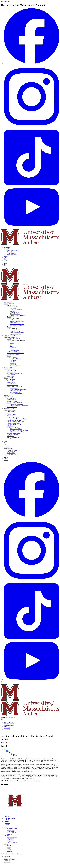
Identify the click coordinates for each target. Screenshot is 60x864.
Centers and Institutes (12, 407)
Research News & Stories (16, 404)
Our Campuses (13, 319)
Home (11, 341)
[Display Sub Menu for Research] (10, 395)
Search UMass (4, 717)
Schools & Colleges (15, 314)
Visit (11, 344)
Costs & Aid (13, 347)
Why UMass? (7, 377)
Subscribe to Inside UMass (16, 431)
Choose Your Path (11, 382)
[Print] (16, 756)
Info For (6, 247)
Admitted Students (14, 350)
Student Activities (11, 372)
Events (8, 413)
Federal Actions (11, 415)
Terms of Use (7, 862)
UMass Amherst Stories (16, 393)
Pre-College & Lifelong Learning (18, 325)
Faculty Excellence (11, 399)
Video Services (10, 436)
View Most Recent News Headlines (19, 430)
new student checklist (9, 725)
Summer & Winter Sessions (17, 321)
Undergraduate (13, 308)
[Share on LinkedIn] (11, 753)
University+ (13, 364)
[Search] (2, 719)
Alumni (6, 256)
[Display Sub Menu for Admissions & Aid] (14, 335)
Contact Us (9, 438)
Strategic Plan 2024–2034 (13, 423)
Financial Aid (10, 355)
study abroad (7, 729)
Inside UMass (10, 426)
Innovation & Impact (12, 401)
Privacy (6, 857)
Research (6, 395)
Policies (9, 841)
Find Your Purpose (11, 383)
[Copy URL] (5, 750)
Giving (5, 259)
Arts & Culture (10, 376)
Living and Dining (11, 370)
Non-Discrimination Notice (10, 859)
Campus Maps (10, 838)
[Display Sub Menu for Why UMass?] (12, 377)
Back (6, 249)
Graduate (12, 311)
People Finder (10, 840)
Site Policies (7, 856)
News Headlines (11, 411)
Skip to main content (6, 1)
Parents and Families (12, 254)
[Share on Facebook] (7, 751)
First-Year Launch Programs (17, 324)
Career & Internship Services (17, 332)
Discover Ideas (10, 380)
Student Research (11, 398)
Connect (12, 348)
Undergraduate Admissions (13, 338)
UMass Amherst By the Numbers (18, 389)
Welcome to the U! (8, 722)
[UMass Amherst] (30, 800)
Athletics (6, 257)
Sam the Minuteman (15, 392)
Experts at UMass (11, 414)
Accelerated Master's (15, 312)
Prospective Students (12, 250)
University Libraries (15, 329)
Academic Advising (15, 331)
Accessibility (7, 860)
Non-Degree (13, 363)
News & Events (8, 408)
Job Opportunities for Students (14, 437)
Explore (12, 343)
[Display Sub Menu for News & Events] (13, 408)
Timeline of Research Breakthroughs (19, 405)
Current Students (11, 252)
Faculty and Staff (11, 253)
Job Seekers (10, 834)
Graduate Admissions (12, 351)
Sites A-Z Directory (12, 842)
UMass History (14, 388)
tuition (5, 726)
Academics (6, 302)
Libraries (6, 260)
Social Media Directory (12, 434)
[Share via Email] (13, 755)
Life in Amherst (11, 374)
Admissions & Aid (8, 335)
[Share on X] (9, 752)
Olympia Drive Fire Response (14, 420)
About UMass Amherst (12, 385)
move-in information (9, 723)
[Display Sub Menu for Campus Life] (11, 367)
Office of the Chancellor (16, 390)
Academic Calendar (12, 837)
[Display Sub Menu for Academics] (11, 302)
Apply (11, 346)
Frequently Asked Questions (14, 424)
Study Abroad (13, 322)
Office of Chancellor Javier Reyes (15, 421)
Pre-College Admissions (13, 354)
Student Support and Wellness (14, 373)
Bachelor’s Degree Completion (17, 315)
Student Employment (15, 365)
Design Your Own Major (16, 309)
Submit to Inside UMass (16, 429)
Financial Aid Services (15, 358)
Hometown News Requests (13, 433)
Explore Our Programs (15, 334)
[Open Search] (1, 682)
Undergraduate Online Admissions (15, 353)
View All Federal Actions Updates (18, 419)
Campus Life (7, 367)
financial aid (7, 728)
